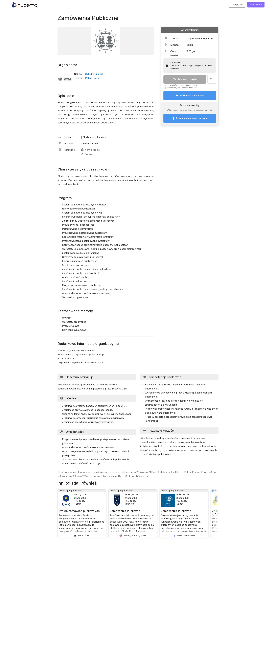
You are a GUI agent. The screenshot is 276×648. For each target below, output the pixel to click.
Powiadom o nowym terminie (192, 118)
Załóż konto (256, 4)
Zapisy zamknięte (185, 79)
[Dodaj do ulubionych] (211, 79)
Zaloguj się (237, 4)
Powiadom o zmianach (192, 95)
